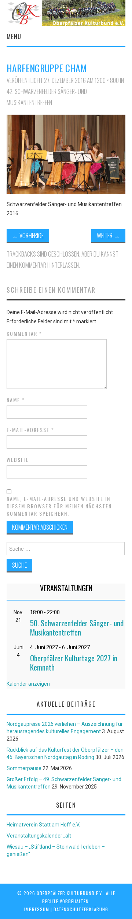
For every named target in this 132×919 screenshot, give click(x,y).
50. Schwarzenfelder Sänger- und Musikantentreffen (77, 627)
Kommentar (24, 333)
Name (16, 400)
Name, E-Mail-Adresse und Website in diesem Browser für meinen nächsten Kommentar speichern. (59, 506)
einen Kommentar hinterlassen (43, 264)
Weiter (108, 235)
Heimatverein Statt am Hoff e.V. (43, 825)
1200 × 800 (107, 80)
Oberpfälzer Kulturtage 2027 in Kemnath (73, 662)
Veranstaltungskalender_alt (39, 836)
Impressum (36, 909)
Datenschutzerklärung (81, 909)
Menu (14, 36)
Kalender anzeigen (28, 684)
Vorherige (28, 235)
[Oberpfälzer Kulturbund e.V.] (66, 12)
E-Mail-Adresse (30, 430)
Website (18, 459)
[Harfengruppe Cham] (66, 154)
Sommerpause (24, 768)
